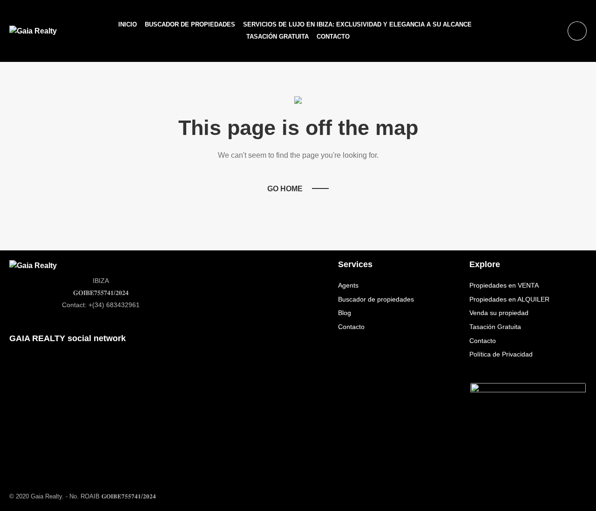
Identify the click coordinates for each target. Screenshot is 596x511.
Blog (344, 312)
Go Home (285, 189)
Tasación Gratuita (277, 36)
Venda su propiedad (498, 312)
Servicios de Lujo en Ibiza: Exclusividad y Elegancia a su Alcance (357, 24)
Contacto (333, 36)
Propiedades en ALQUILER (509, 299)
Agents (348, 285)
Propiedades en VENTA (504, 285)
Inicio (127, 24)
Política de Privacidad (501, 354)
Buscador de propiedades (190, 24)
